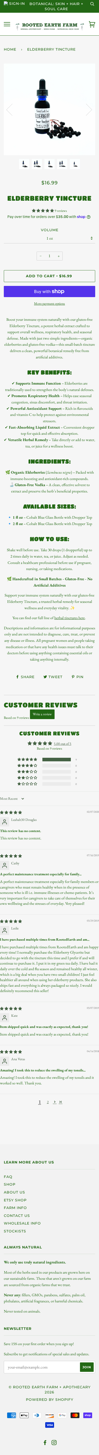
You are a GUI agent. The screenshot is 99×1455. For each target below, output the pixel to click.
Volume (49, 230)
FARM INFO (15, 1207)
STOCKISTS (15, 1231)
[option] (49, 109)
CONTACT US (17, 1215)
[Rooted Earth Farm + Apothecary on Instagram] (54, 1443)
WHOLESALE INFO (22, 1223)
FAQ (8, 1176)
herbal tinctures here (69, 617)
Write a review (42, 714)
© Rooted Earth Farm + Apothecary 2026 (50, 1389)
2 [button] (48, 1102)
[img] (11, 812)
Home (10, 49)
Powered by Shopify (49, 1399)
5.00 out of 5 (62, 743)
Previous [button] (12, 109)
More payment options (49, 303)
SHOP (9, 1184)
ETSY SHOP (15, 1200)
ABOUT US (14, 1192)
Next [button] (86, 109)
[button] (43, 210)
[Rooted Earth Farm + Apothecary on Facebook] (45, 1443)
